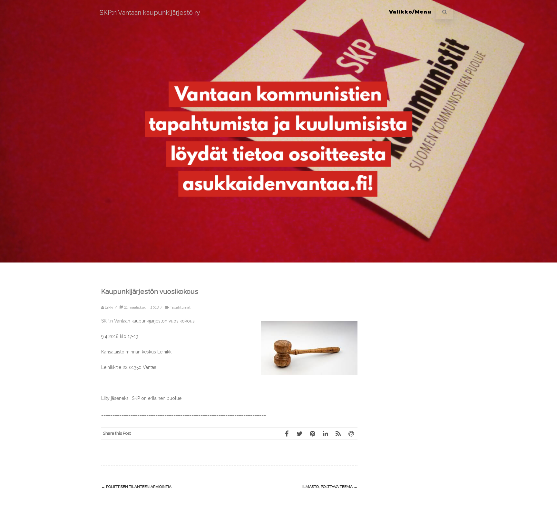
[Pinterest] (312, 433)
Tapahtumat (180, 307)
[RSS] (338, 433)
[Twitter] (299, 433)
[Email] (351, 433)
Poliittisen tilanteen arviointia (136, 486)
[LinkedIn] (325, 433)
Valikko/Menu (410, 12)
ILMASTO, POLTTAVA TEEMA (329, 486)
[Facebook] (286, 433)
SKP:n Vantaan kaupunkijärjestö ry (150, 12)
